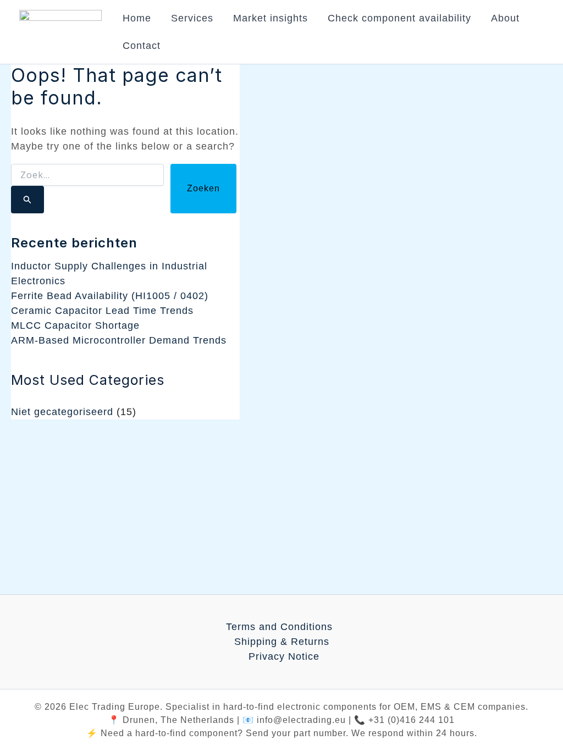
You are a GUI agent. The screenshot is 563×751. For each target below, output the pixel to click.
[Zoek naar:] (87, 188)
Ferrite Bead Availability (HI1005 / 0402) (109, 295)
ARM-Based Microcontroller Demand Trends (119, 340)
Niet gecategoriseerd (62, 411)
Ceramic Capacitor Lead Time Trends (102, 310)
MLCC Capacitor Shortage (75, 325)
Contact (142, 45)
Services (192, 18)
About (505, 18)
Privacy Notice (284, 656)
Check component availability (399, 18)
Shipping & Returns (281, 641)
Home (137, 18)
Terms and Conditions (279, 626)
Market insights (270, 18)
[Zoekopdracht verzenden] (27, 199)
